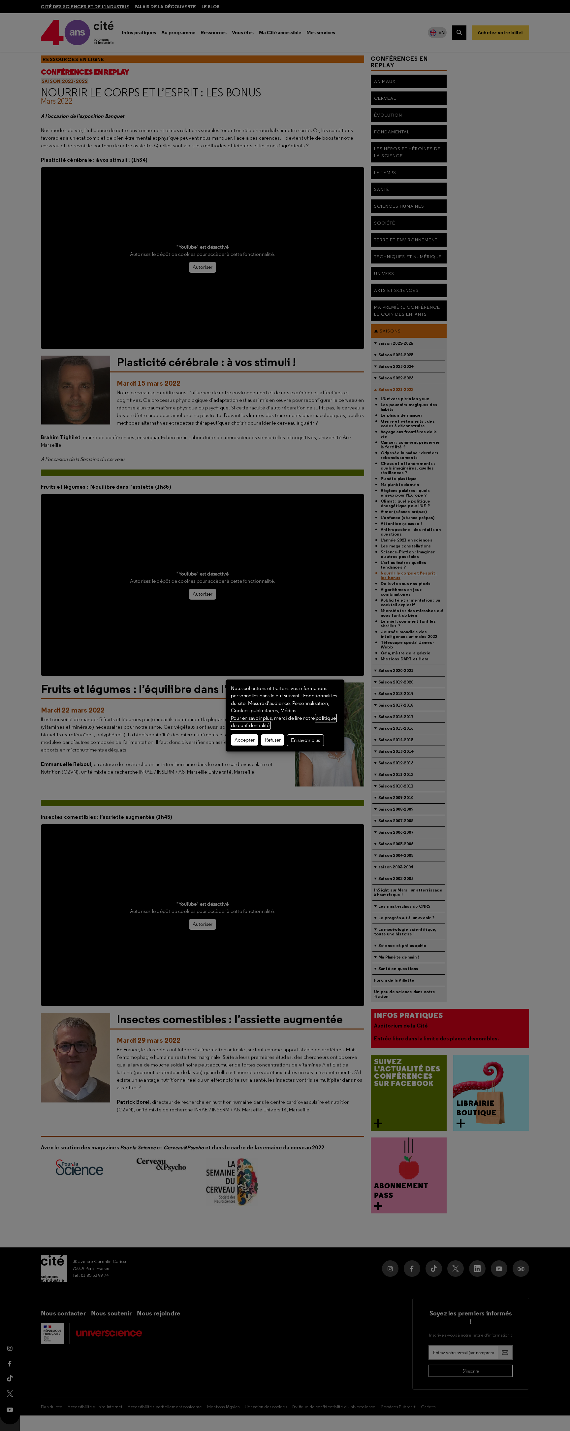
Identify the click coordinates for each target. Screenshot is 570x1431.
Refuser (273, 740)
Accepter (245, 740)
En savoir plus (305, 740)
